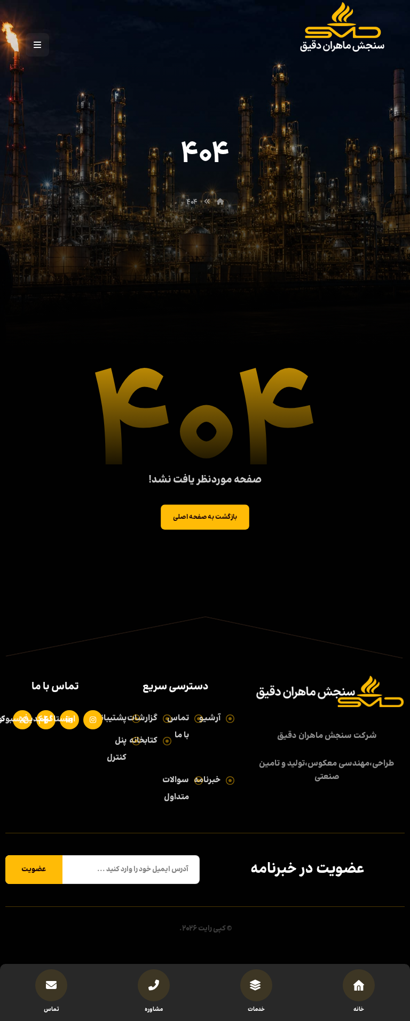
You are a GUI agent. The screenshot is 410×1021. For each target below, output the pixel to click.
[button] (37, 45)
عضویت (33, 869)
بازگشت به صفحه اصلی (205, 517)
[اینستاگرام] (90, 719)
